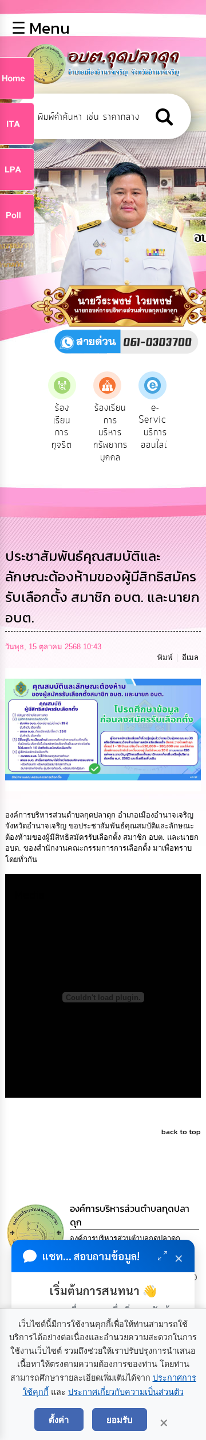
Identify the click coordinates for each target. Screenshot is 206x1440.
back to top (181, 1131)
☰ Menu (40, 28)
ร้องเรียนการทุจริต (62, 426)
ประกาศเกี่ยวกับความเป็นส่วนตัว (126, 1392)
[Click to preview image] (103, 728)
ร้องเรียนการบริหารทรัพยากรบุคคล (110, 432)
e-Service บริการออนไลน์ (155, 426)
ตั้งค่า (59, 1419)
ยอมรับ (119, 1419)
